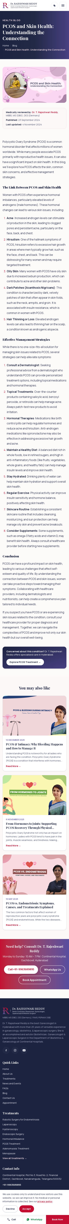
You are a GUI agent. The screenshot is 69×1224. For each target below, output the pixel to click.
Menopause (9, 1153)
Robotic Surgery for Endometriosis (21, 1119)
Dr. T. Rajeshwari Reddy (45, 112)
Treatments (9, 1078)
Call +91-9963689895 (21, 969)
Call (13, 1219)
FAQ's (5, 1088)
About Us (8, 1073)
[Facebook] (6, 1050)
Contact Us (9, 1097)
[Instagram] (15, 1050)
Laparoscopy (10, 1124)
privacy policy (44, 1201)
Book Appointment (34, 980)
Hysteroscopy (10, 1129)
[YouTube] (24, 1050)
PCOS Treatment (11, 1143)
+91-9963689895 (12, 1184)
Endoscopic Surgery (13, 1134)
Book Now (57, 1219)
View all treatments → (15, 1158)
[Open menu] (62, 5)
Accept (26, 1208)
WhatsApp (36, 1219)
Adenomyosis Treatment (16, 1148)
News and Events (12, 1083)
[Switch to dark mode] (54, 5)
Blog (14, 45)
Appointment (10, 1102)
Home (6, 45)
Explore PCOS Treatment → (25, 662)
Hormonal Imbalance (13, 1138)
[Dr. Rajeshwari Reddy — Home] (20, 5)
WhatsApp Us (52, 969)
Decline (10, 1208)
